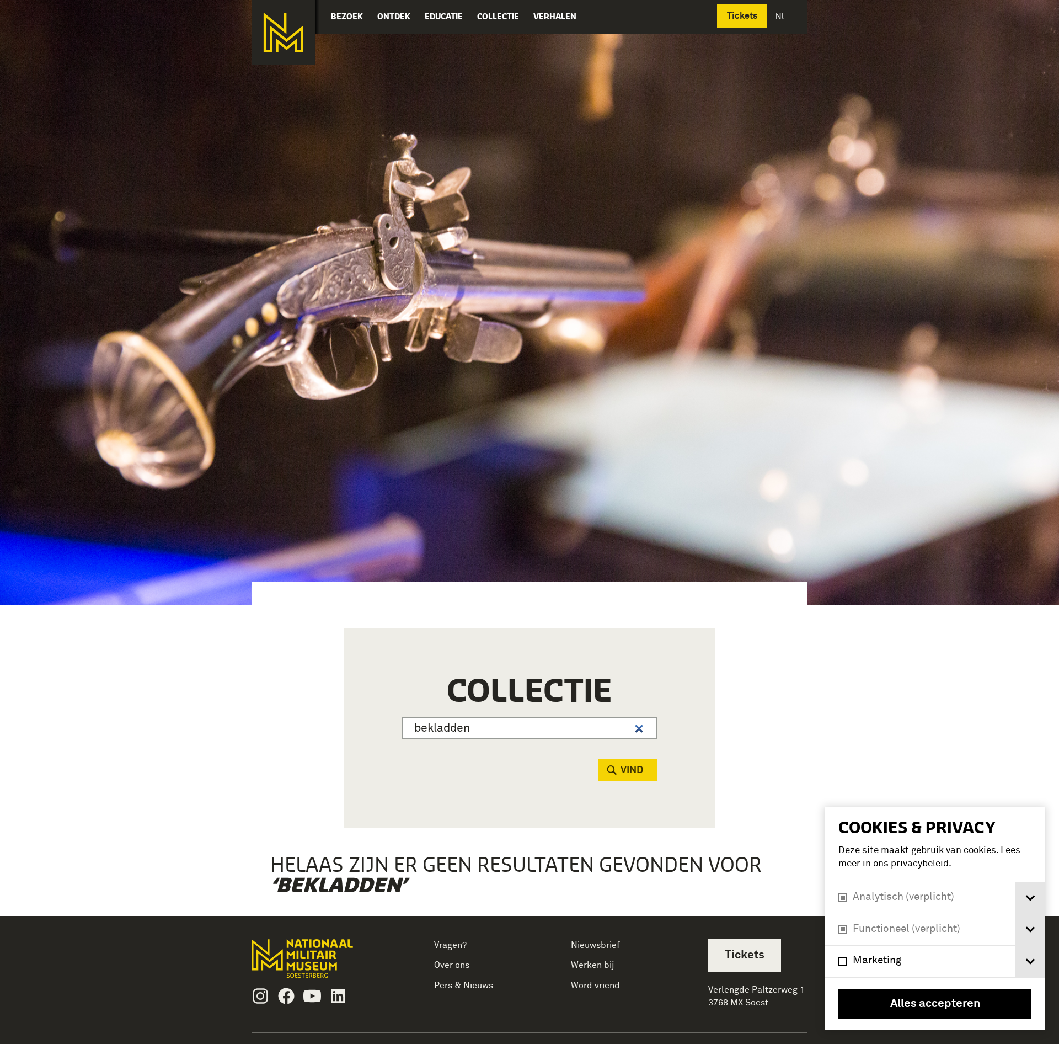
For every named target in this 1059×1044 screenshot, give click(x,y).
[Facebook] (286, 996)
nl (781, 16)
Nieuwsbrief (595, 945)
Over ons (451, 965)
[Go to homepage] (320, 963)
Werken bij (592, 965)
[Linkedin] (338, 996)
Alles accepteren (935, 1004)
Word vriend (595, 985)
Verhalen (554, 16)
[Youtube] (312, 996)
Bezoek (347, 16)
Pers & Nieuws (463, 985)
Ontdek (393, 16)
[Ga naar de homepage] (283, 32)
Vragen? (450, 945)
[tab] (1030, 898)
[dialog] (935, 918)
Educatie (444, 16)
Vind (632, 770)
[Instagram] (260, 996)
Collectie (498, 16)
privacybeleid (920, 864)
